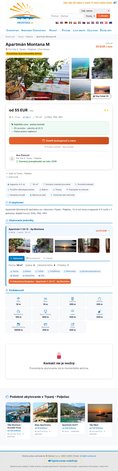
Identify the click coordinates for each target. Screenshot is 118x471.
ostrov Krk (104, 466)
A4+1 (28, 117)
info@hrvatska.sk (88, 456)
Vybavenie (18, 258)
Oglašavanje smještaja (64, 460)
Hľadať (104, 16)
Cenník (49, 258)
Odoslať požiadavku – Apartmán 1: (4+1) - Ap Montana (41, 281)
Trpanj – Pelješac (25, 37)
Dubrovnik (10, 37)
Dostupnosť (34, 258)
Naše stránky (35, 466)
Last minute (79, 30)
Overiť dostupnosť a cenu (61, 140)
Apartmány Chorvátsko (33, 30)
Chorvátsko (12, 30)
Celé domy (92, 30)
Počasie (66, 30)
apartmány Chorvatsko (88, 466)
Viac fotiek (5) (102, 96)
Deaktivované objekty (19, 466)
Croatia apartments (50, 466)
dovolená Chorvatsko (68, 466)
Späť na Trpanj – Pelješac (20, 173)
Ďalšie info (106, 30)
